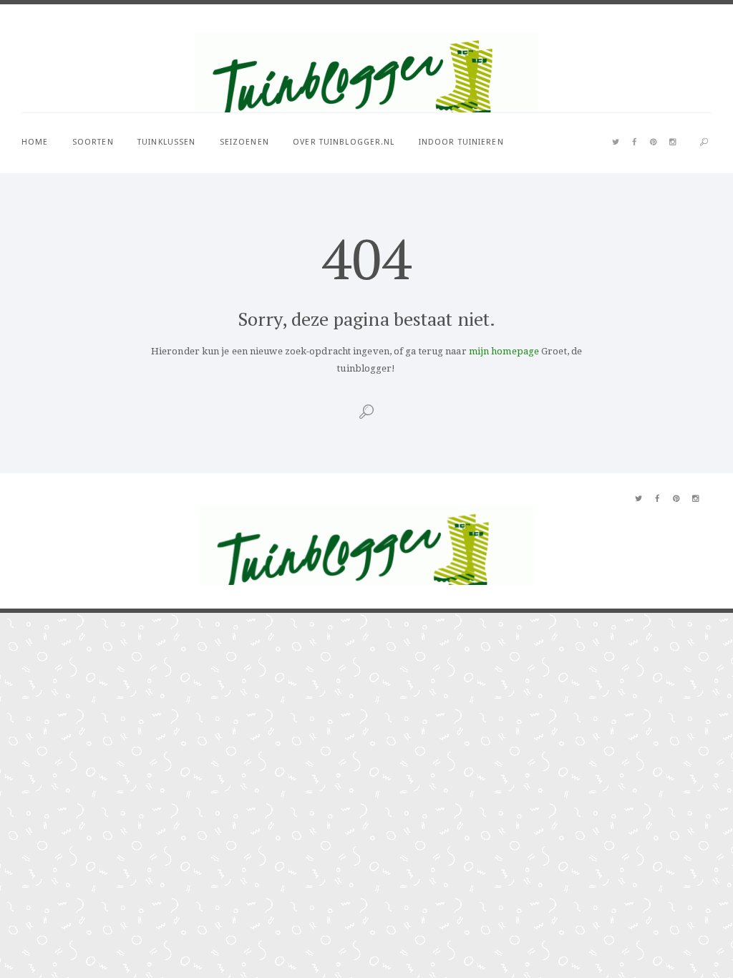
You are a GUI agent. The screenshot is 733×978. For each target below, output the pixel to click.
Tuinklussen (166, 142)
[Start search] (704, 143)
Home (34, 142)
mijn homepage (504, 351)
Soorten (93, 142)
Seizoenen (244, 142)
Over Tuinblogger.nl (343, 142)
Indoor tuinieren (461, 142)
